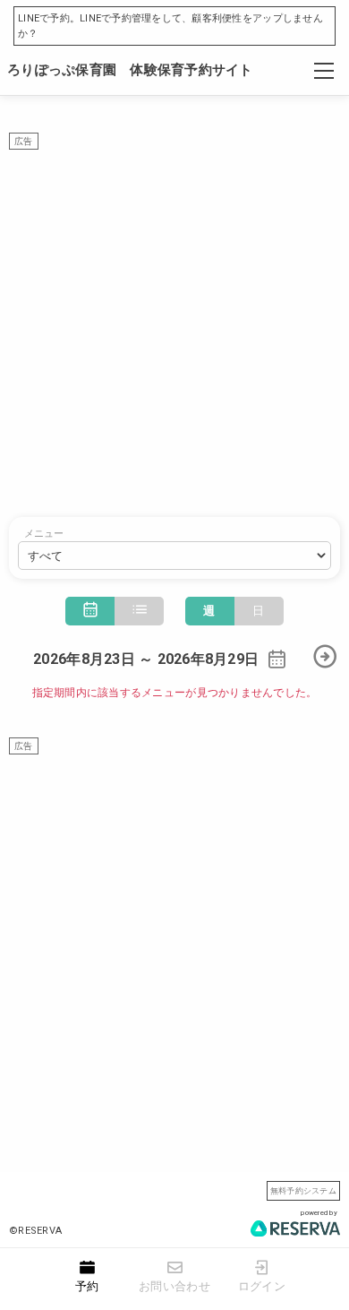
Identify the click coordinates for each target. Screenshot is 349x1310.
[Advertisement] (174, 324)
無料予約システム (303, 1190)
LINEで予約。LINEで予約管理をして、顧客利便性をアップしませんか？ (170, 26)
